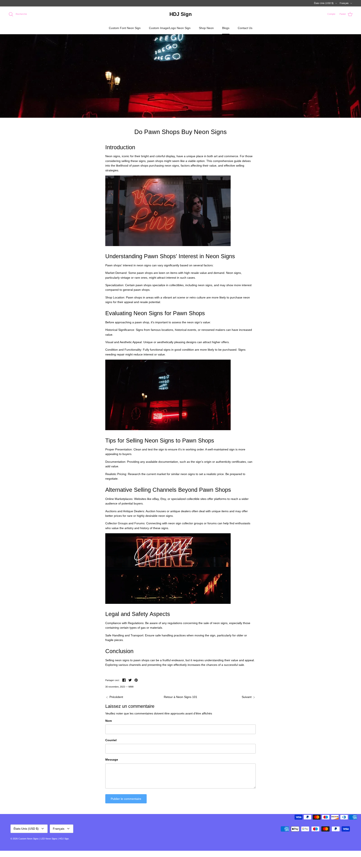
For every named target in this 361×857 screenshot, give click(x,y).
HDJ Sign (64, 838)
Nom (108, 720)
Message (111, 759)
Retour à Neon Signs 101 (180, 697)
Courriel (111, 740)
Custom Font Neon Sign (125, 28)
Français (344, 3)
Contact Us (245, 28)
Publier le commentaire (126, 798)
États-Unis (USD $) (324, 3)
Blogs (225, 28)
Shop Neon (206, 28)
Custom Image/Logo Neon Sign (170, 28)
